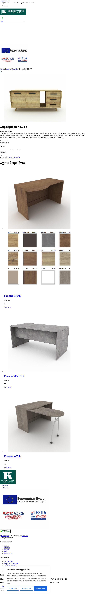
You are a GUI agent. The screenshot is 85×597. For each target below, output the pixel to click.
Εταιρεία (7, 548)
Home (2, 69)
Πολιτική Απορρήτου (11, 563)
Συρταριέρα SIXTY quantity (9, 150)
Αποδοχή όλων (40, 588)
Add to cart (8, 307)
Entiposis (25, 536)
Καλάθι (3, 152)
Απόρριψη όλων (26, 588)
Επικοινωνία (8, 553)
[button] (1, 156)
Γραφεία (15, 69)
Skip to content (5, 1)
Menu (6, 6)
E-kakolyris (5, 536)
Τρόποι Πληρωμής (10, 565)
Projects (6, 549)
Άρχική (6, 546)
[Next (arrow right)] (3, 590)
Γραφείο (8, 69)
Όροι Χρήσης (8, 561)
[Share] (3, 588)
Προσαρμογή (13, 588)
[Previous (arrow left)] (1, 590)
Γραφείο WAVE (12, 295)
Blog (5, 551)
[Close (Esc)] (1, 588)
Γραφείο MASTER (14, 376)
